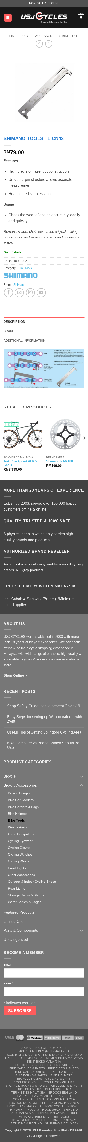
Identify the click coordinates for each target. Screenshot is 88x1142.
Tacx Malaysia (22, 1113)
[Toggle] (81, 776)
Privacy (69, 1120)
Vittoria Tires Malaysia (38, 1116)
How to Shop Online (29, 1120)
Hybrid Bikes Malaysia (23, 1058)
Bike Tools (71, 36)
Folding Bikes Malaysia (62, 1055)
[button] (8, 18)
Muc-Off (74, 1106)
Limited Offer (14, 921)
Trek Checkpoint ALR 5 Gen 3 (20, 463)
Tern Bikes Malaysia (28, 1092)
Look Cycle (54, 1106)
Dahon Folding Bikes (54, 1089)
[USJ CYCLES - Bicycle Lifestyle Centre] (44, 17)
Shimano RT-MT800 (60, 461)
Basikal (26, 1047)
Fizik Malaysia (30, 1106)
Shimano (19, 284)
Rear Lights (16, 888)
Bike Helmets (17, 814)
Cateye (23, 1096)
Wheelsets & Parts (66, 1085)
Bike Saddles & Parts (27, 1068)
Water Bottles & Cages (24, 902)
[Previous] (4, 447)
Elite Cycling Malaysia (59, 1103)
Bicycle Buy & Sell (51, 1047)
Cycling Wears (18, 861)
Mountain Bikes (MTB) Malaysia (44, 1051)
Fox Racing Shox (23, 1103)
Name (8, 983)
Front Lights (17, 868)
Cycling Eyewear (20, 841)
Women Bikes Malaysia (64, 1058)
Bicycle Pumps (19, 793)
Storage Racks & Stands (26, 895)
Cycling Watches (20, 854)
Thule (73, 1113)
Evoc (11, 1106)
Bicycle (10, 776)
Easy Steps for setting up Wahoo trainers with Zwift (44, 719)
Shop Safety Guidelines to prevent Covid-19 (43, 706)
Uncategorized (16, 940)
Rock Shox (51, 1109)
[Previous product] (48, 43)
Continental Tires (28, 1099)
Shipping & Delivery (62, 1123)
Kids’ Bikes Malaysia (44, 1061)
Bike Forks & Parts (31, 1075)
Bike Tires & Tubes (63, 1068)
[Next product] (39, 43)
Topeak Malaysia (51, 1113)
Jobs (65, 1116)
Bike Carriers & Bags (23, 807)
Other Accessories (21, 875)
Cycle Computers (21, 834)
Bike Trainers (17, 827)
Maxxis (33, 1109)
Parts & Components (21, 930)
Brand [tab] (9, 331)
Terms (54, 1120)
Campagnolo (42, 1096)
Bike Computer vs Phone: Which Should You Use (44, 745)
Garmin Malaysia (61, 1099)
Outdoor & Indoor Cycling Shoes (32, 881)
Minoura (17, 1109)
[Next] (84, 447)
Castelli (64, 1096)
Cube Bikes (25, 1089)
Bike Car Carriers (21, 800)
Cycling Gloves (19, 847)
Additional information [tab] (25, 340)
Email (8, 964)
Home (12, 36)
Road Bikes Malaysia (23, 1055)
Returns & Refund (26, 1123)
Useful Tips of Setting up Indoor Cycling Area (44, 732)
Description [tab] (14, 321)
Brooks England (62, 1092)
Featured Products (19, 912)
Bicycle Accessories (39, 36)
